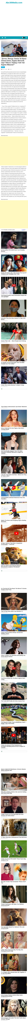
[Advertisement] (14, 22)
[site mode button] (23, 37)
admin (10, 69)
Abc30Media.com (14, 2)
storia (3, 67)
